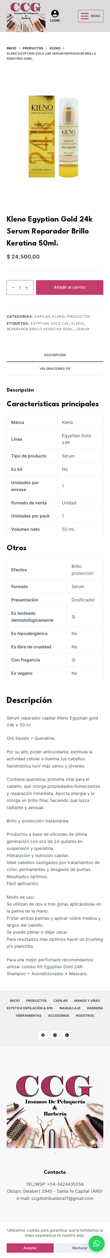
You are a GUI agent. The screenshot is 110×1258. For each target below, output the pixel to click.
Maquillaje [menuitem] (70, 1008)
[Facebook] (43, 1035)
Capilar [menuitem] (60, 1001)
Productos (78, 316)
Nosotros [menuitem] (85, 1016)
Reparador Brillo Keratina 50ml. (40, 329)
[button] (97, 1244)
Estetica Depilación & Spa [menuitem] (30, 1008)
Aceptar (30, 1248)
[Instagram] (55, 1035)
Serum (82, 329)
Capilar (42, 316)
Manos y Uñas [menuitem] (87, 1001)
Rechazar (80, 1248)
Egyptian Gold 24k (49, 323)
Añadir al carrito (69, 287)
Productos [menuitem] (36, 1001)
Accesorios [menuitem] (58, 1016)
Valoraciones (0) (55, 369)
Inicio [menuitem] (14, 1001)
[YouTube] (67, 1035)
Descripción (55, 355)
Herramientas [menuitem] (28, 1016)
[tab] (55, 355)
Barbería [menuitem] (95, 1008)
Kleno (58, 316)
